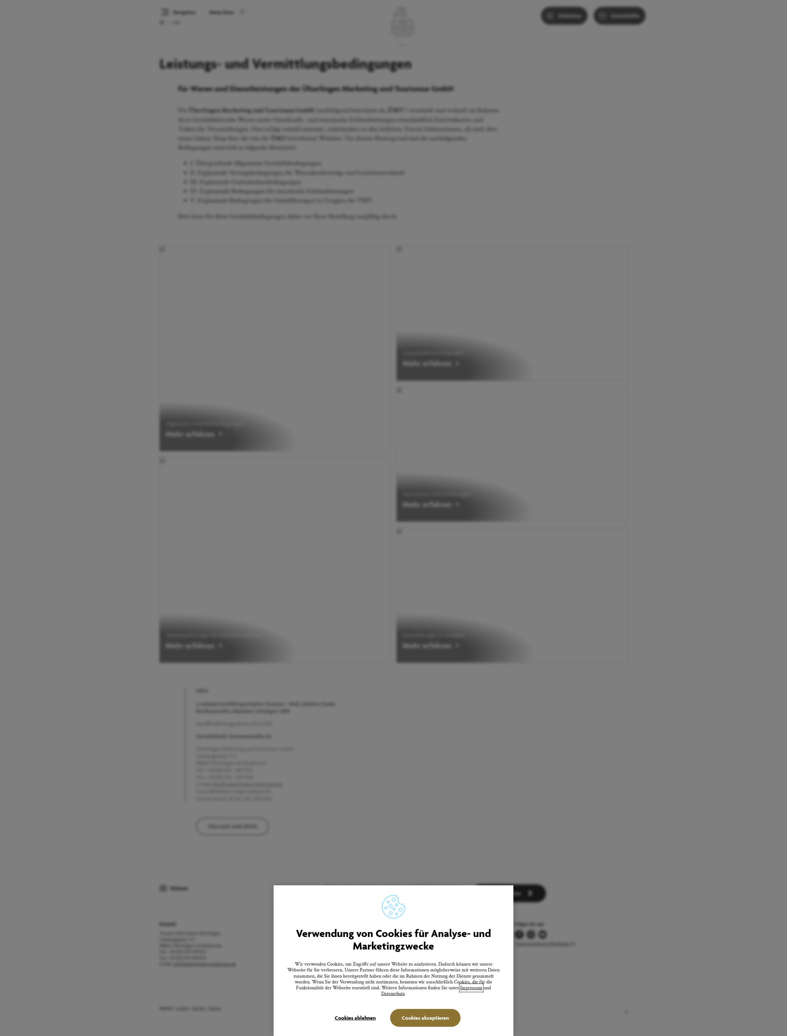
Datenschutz (393, 993)
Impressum (471, 988)
